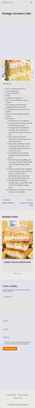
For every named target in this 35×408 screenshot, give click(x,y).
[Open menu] (31, 2)
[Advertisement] (17, 42)
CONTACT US (17, 398)
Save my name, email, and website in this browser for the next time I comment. (18, 343)
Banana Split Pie (8, 201)
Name (6, 321)
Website (6, 337)
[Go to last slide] (4, 246)
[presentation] (17, 240)
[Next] (30, 246)
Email (6, 329)
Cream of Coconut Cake (26, 202)
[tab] (14, 273)
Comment (7, 297)
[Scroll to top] (30, 405)
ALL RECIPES (11, 395)
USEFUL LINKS (23, 395)
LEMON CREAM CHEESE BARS (17, 262)
